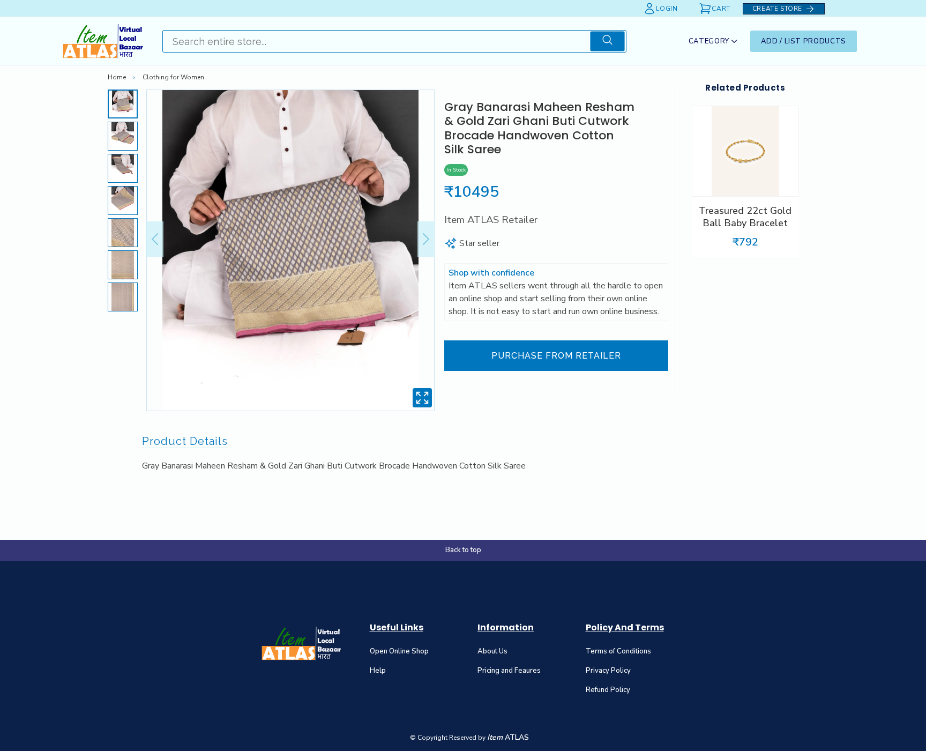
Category (709, 41)
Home (117, 77)
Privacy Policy (608, 670)
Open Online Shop (399, 651)
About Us (492, 651)
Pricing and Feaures (509, 670)
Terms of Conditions (618, 651)
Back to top (463, 550)
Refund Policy (608, 690)
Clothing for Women (173, 77)
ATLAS (508, 737)
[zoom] (422, 399)
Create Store (777, 8)
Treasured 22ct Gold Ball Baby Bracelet (745, 217)
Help (378, 670)
